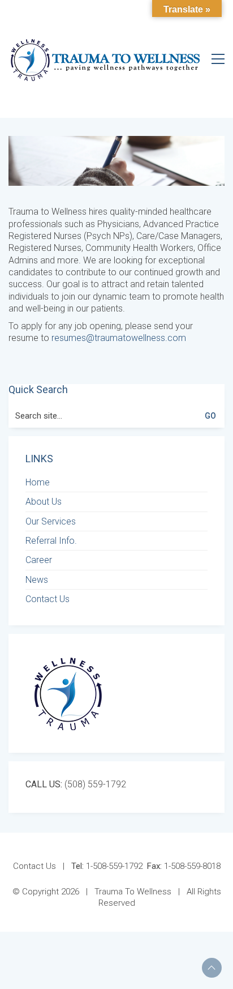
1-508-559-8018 (184, 866)
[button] (218, 59)
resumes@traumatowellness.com (118, 337)
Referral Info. (51, 540)
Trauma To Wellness (132, 891)
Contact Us (47, 599)
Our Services (50, 521)
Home (37, 482)
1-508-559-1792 (107, 866)
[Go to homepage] (105, 58)
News (36, 579)
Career (38, 560)
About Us (43, 501)
